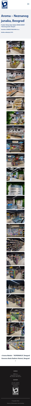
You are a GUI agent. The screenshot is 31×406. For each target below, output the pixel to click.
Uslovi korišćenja (21, 403)
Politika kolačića (14, 403)
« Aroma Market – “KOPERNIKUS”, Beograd (15, 355)
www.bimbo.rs (15, 385)
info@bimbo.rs (16, 384)
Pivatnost (9, 403)
